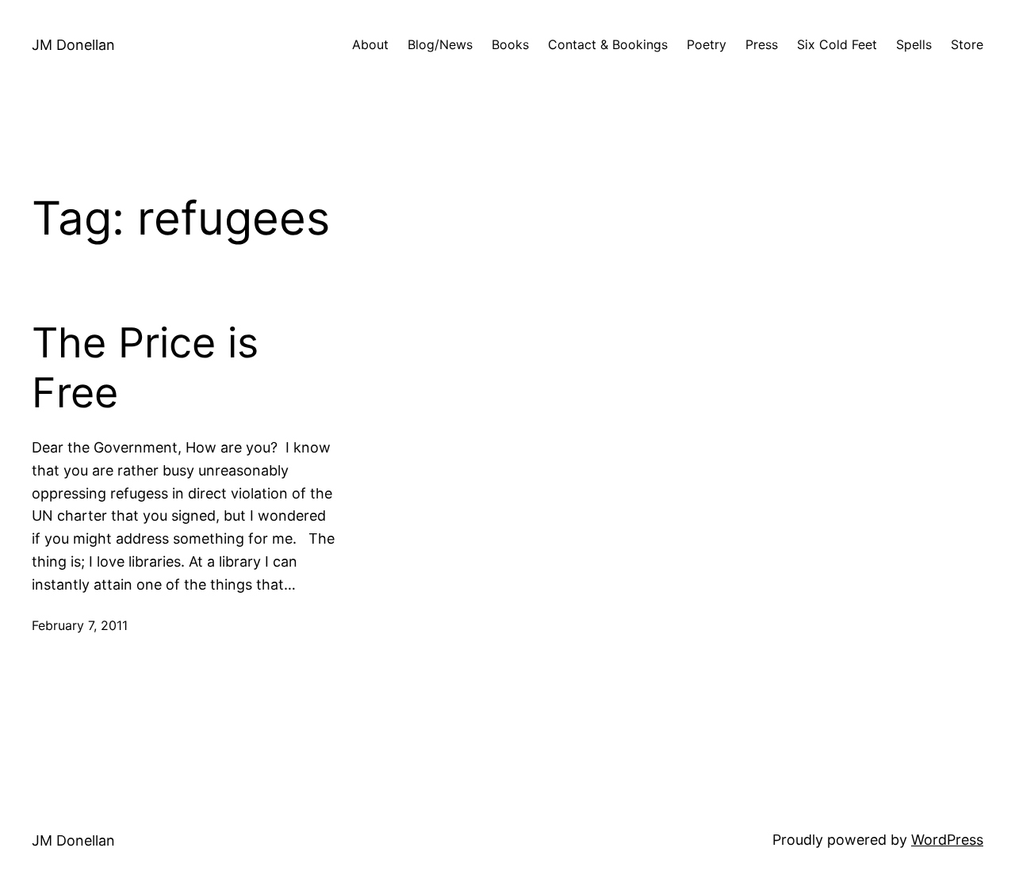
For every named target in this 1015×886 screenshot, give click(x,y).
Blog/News (440, 44)
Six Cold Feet (837, 44)
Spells (914, 44)
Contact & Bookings (608, 44)
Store (967, 44)
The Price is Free (145, 368)
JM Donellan (73, 44)
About (370, 44)
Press (761, 44)
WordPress (947, 839)
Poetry (706, 44)
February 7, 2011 (80, 625)
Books (510, 44)
